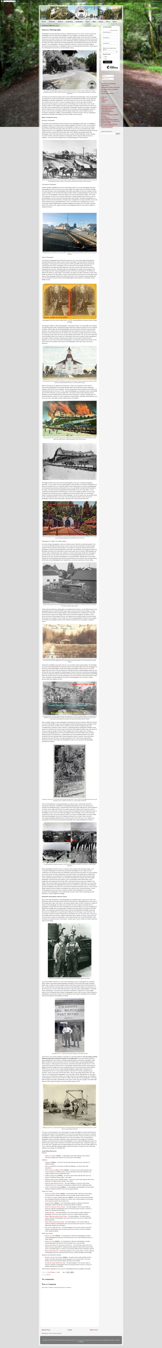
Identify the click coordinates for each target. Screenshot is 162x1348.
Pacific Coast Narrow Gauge (53, 1187)
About (114, 21)
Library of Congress (50, 1155)
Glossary (104, 91)
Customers (69, 21)
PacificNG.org (105, 118)
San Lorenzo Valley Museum (53, 1227)
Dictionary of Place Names (109, 89)
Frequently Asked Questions (110, 87)
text (106, 58)
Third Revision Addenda (108, 83)
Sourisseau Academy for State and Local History (58, 1245)
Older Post (93, 1330)
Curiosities (79, 21)
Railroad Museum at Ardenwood (110, 121)
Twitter (103, 102)
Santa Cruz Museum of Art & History (55, 1207)
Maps (94, 21)
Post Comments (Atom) (55, 1333)
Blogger (82, 1341)
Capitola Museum (50, 1212)
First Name (106, 37)
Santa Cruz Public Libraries (52, 1193)
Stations (60, 21)
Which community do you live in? (109, 49)
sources (48, 1274)
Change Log (105, 85)
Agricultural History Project (109, 106)
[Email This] (67, 1272)
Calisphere (48, 1162)
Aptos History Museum (107, 108)
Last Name (106, 43)
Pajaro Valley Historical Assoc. (110, 119)
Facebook (104, 100)
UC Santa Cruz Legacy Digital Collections (56, 1197)
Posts (105, 75)
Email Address (107, 32)
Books (44, 21)
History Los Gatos (50, 1235)
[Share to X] (70, 1272)
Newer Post (46, 1330)
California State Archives (51, 1179)
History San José (50, 1241)
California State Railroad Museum (54, 1183)
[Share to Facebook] (71, 1272)
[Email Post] (63, 1272)
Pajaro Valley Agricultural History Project (56, 1216)
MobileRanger (105, 113)
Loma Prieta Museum (107, 111)
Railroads (52, 21)
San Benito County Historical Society (55, 1263)
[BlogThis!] (68, 1272)
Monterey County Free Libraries (53, 1257)
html (106, 56)
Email (102, 98)
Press (108, 21)
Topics (87, 21)
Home (70, 1330)
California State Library (51, 1175)
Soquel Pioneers (49, 1203)
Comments (106, 78)
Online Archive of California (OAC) (54, 1170)
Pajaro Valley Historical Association (54, 1222)
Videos (101, 21)
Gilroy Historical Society (51, 1250)
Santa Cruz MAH (106, 122)
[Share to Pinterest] (73, 1272)
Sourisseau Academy (107, 126)
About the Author (107, 93)
